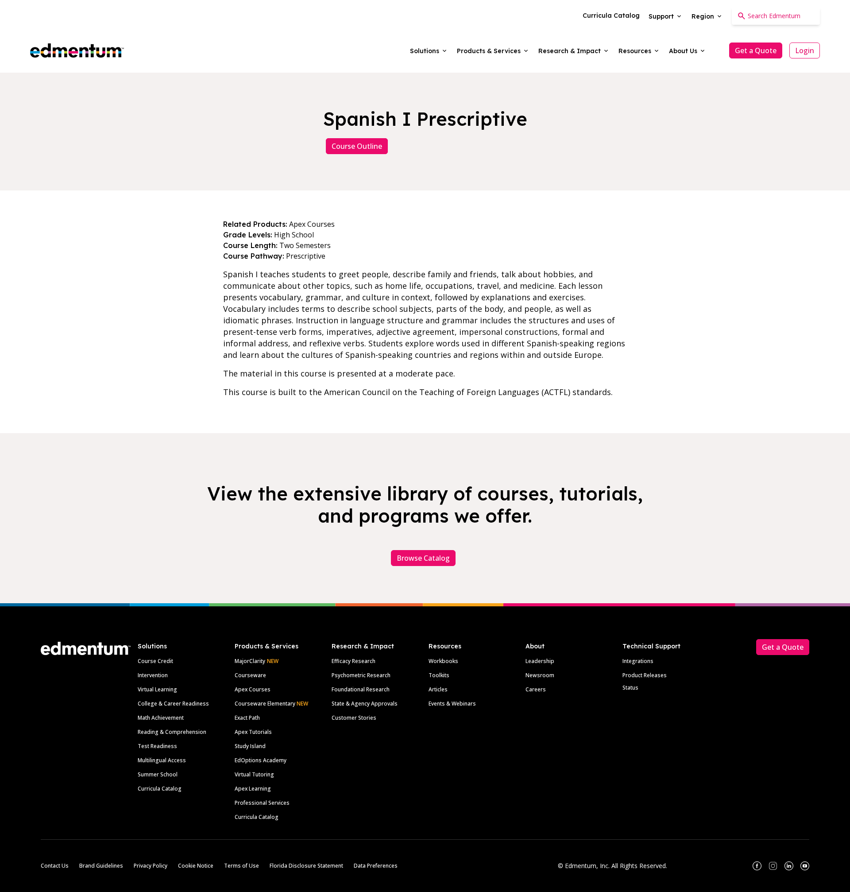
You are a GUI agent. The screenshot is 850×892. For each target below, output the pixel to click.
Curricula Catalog (160, 788)
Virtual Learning (157, 689)
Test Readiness (157, 746)
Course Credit (155, 661)
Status (630, 687)
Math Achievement (161, 717)
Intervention (153, 675)
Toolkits (439, 675)
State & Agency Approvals (365, 703)
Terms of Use (241, 865)
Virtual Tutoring (254, 774)
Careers (535, 689)
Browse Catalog (423, 558)
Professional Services (262, 803)
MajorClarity (250, 661)
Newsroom (539, 675)
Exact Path (247, 717)
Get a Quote (756, 50)
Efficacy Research (353, 661)
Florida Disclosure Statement (306, 865)
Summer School (158, 774)
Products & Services (266, 646)
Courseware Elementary (271, 703)
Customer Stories (354, 717)
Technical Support (651, 646)
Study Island (250, 746)
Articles (438, 689)
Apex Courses (252, 689)
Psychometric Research (361, 675)
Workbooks (443, 661)
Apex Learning (253, 788)
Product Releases (644, 675)
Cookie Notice (195, 865)
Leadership (539, 661)
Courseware (250, 675)
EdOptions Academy (260, 760)
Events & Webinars (452, 703)
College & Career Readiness (173, 703)
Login (804, 50)
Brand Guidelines (101, 865)
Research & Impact (363, 646)
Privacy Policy (150, 865)
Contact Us (55, 865)
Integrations (637, 661)
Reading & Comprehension (172, 732)
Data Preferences (376, 865)
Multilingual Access (162, 760)
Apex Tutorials (253, 732)
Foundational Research (361, 689)
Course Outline (357, 146)
